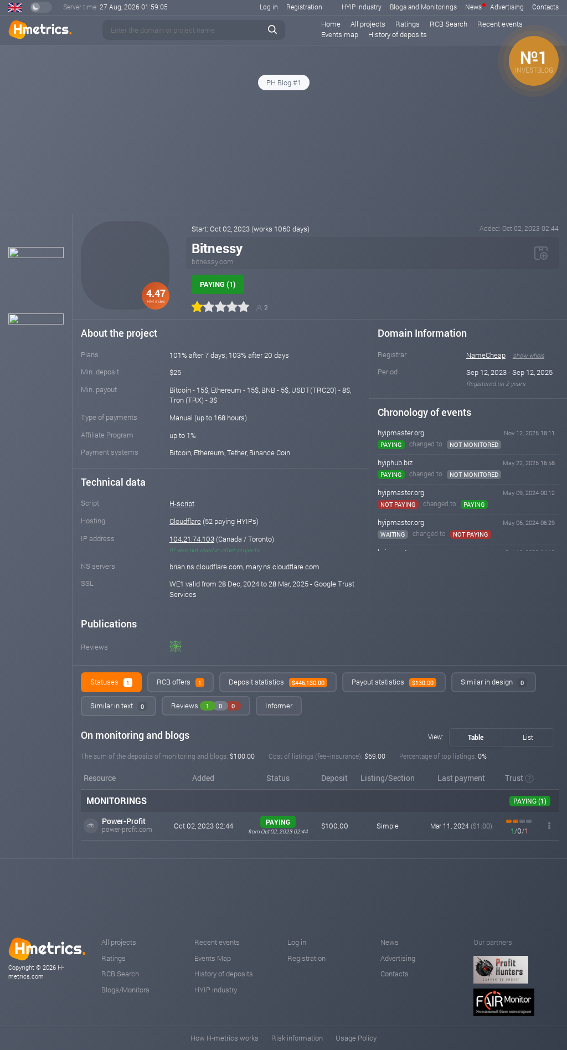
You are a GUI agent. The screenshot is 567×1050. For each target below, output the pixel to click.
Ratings (407, 24)
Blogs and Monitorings (423, 6)
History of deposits (397, 34)
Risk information (297, 1038)
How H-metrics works (224, 1038)
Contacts (545, 6)
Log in (269, 6)
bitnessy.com (213, 261)
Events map (339, 34)
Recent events (500, 24)
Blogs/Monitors (125, 990)
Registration (304, 6)
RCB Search (448, 24)
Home (331, 24)
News (473, 6)
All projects (367, 24)
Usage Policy (356, 1038)
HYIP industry (362, 6)
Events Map (212, 958)
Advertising (507, 6)
